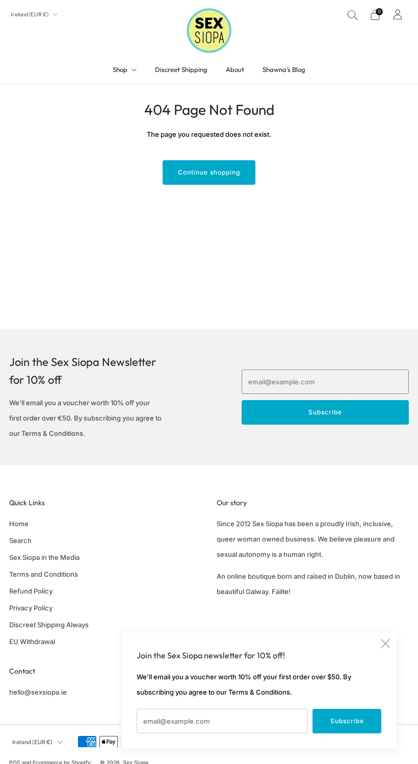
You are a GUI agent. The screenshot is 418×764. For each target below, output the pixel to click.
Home (19, 524)
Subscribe (347, 721)
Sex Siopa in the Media (44, 557)
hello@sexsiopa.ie (38, 692)
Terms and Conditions (43, 574)
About (235, 69)
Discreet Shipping (181, 69)
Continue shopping (209, 172)
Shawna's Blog (284, 69)
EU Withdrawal (32, 641)
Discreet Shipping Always (49, 625)
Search (20, 540)
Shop (120, 69)
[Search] (353, 15)
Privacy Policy (31, 608)
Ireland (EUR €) (30, 14)
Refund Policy (31, 591)
